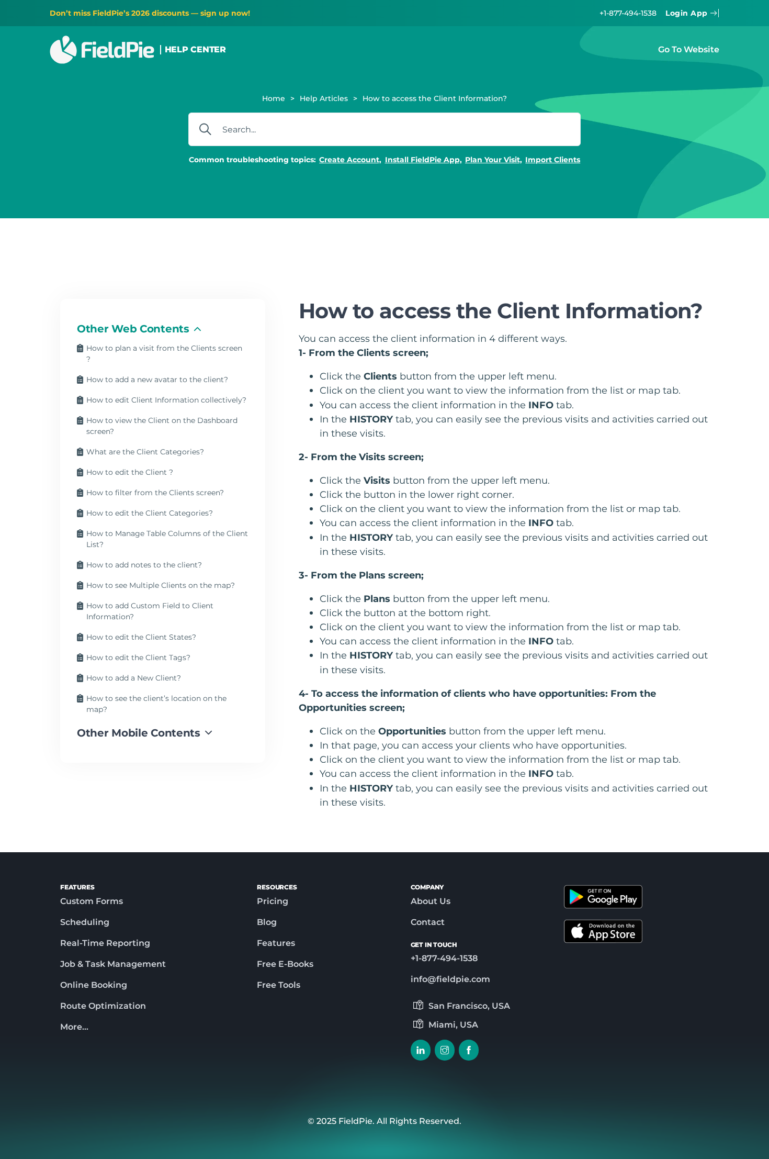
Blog (267, 922)
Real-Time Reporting (105, 943)
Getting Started (196, 251)
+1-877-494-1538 (628, 13)
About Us (430, 901)
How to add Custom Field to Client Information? (149, 611)
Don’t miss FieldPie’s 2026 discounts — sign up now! (150, 13)
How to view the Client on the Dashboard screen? (162, 426)
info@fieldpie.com (450, 979)
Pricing (272, 901)
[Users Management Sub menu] (432, 251)
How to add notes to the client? (144, 565)
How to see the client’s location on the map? (156, 704)
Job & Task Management (113, 964)
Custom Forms (91, 901)
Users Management (381, 251)
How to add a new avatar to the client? (157, 379)
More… (74, 1027)
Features (276, 943)
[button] (162, 329)
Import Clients (552, 159)
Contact (428, 922)
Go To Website (688, 49)
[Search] (205, 129)
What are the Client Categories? (145, 451)
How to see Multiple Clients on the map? (160, 585)
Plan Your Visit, (493, 159)
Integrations (563, 251)
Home (273, 98)
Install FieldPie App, (423, 159)
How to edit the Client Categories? (149, 513)
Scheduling (84, 922)
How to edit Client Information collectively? (166, 400)
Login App (686, 13)
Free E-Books (285, 964)
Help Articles (324, 98)
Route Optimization (103, 1006)
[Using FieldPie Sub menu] (521, 251)
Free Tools (278, 985)
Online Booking (93, 985)
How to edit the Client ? (129, 472)
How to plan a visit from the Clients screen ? (164, 353)
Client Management (285, 251)
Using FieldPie (478, 251)
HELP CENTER (195, 49)
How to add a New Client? (133, 678)
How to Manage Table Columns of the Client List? (167, 539)
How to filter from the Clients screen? (155, 492)
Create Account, (350, 159)
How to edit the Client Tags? (138, 657)
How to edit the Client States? (141, 637)
